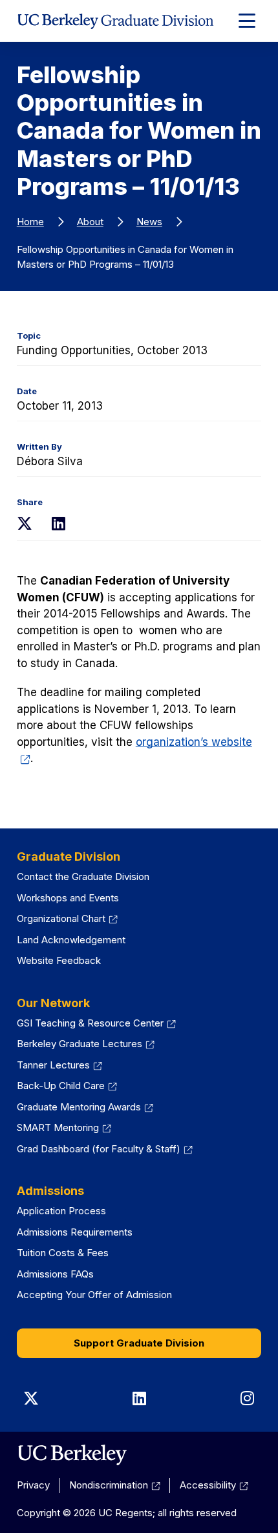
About (90, 221)
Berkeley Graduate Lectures (86, 1043)
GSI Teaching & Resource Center (96, 1023)
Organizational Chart (67, 918)
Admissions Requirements (75, 1232)
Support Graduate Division (139, 1343)
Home (30, 221)
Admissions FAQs (55, 1274)
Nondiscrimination (114, 1485)
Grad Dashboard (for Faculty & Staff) (105, 1149)
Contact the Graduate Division (83, 876)
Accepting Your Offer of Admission (94, 1294)
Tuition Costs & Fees (63, 1253)
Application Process (61, 1211)
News (149, 221)
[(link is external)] (72, 1455)
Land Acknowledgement (71, 940)
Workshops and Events (68, 898)
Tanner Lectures (59, 1065)
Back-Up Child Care (67, 1085)
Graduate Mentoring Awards (85, 1107)
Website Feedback (59, 960)
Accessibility (214, 1485)
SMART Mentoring (64, 1127)
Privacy (33, 1485)
